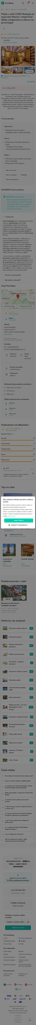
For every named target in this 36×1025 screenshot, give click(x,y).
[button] (18, 525)
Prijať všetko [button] (18, 520)
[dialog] (18, 512)
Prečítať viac (11, 516)
